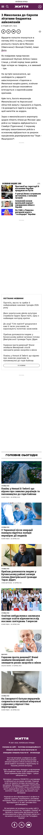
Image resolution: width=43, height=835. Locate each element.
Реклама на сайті (9, 747)
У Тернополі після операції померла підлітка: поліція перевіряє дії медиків (17, 533)
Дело (3, 50)
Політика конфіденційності (29, 747)
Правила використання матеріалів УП (21, 750)
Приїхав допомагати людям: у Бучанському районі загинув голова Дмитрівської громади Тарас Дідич (21, 337)
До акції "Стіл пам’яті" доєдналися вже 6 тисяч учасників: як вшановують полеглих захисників (20, 326)
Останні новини (13, 298)
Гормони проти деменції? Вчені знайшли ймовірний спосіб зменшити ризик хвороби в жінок (20, 347)
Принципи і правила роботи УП (15, 753)
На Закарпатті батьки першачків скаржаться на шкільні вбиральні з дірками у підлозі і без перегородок (21, 703)
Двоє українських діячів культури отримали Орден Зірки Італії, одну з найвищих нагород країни (21, 315)
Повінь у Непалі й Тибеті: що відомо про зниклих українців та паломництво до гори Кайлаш (21, 358)
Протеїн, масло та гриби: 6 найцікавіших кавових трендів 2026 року (21, 305)
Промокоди (35, 753)
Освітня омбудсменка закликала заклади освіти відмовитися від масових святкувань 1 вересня (20, 618)
